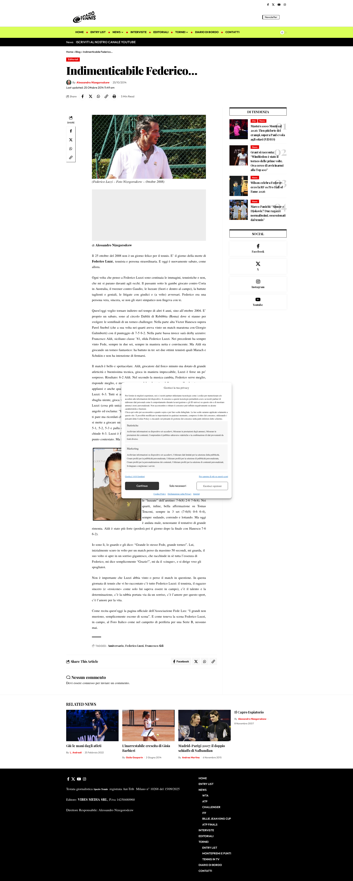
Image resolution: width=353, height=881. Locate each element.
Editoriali (73, 59)
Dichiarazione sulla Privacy (179, 493)
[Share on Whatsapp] (98, 96)
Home (69, 51)
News (262, 120)
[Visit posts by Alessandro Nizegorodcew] (68, 82)
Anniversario (116, 646)
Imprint (196, 493)
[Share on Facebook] (82, 96)
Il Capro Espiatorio (249, 712)
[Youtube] (258, 302)
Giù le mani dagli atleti (83, 746)
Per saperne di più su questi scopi (213, 476)
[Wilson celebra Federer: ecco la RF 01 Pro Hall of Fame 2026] (238, 186)
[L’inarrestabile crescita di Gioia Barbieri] (148, 725)
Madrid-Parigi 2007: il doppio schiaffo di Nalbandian (201, 748)
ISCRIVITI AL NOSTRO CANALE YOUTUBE (106, 42)
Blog (78, 51)
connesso (89, 683)
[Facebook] (268, 5)
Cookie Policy (160, 493)
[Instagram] (285, 5)
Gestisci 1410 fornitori (135, 476)
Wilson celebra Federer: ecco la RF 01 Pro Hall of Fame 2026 (267, 187)
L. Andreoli (76, 752)
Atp (254, 120)
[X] (273, 5)
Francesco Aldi (154, 646)
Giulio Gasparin (134, 757)
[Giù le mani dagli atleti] (92, 725)
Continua (142, 486)
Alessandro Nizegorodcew (92, 82)
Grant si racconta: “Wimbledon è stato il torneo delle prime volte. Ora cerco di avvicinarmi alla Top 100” (267, 161)
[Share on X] (90, 96)
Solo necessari (177, 486)
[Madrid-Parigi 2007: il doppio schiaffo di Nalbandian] (204, 725)
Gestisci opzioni (212, 486)
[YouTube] (279, 5)
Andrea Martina (191, 757)
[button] (284, 17)
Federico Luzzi (134, 646)
